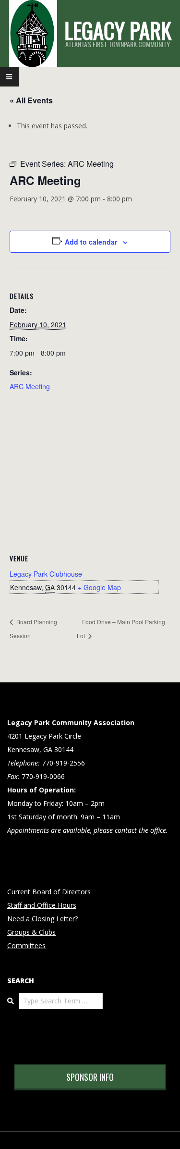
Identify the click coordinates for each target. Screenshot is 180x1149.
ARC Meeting (30, 386)
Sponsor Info (90, 1077)
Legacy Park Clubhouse (46, 574)
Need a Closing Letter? (42, 918)
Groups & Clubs (31, 932)
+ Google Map (99, 587)
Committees (26, 945)
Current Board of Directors (49, 891)
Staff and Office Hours (41, 905)
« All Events (31, 100)
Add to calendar (91, 242)
